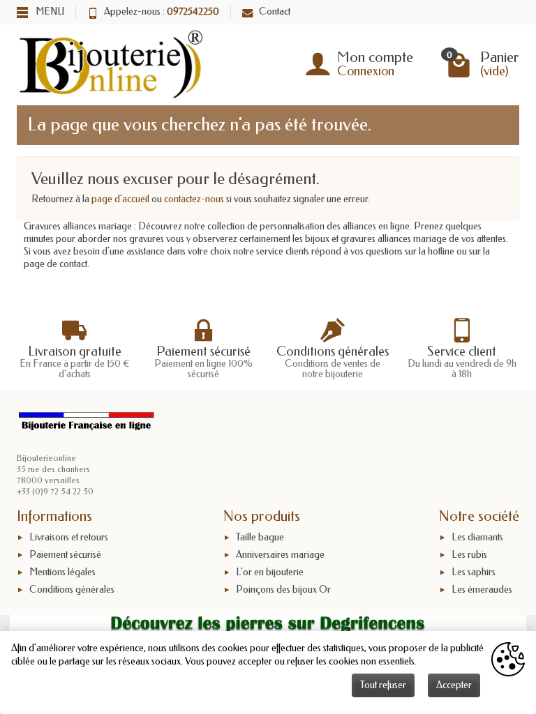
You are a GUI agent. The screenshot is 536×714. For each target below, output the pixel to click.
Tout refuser (383, 685)
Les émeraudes (482, 589)
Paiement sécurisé (65, 555)
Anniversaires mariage (280, 555)
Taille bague (260, 537)
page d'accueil (120, 199)
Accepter (454, 685)
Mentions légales (62, 572)
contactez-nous (194, 199)
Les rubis (469, 555)
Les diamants (477, 537)
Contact (274, 11)
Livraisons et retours (68, 537)
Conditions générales (71, 589)
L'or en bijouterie (270, 572)
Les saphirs (474, 572)
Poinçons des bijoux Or (283, 589)
